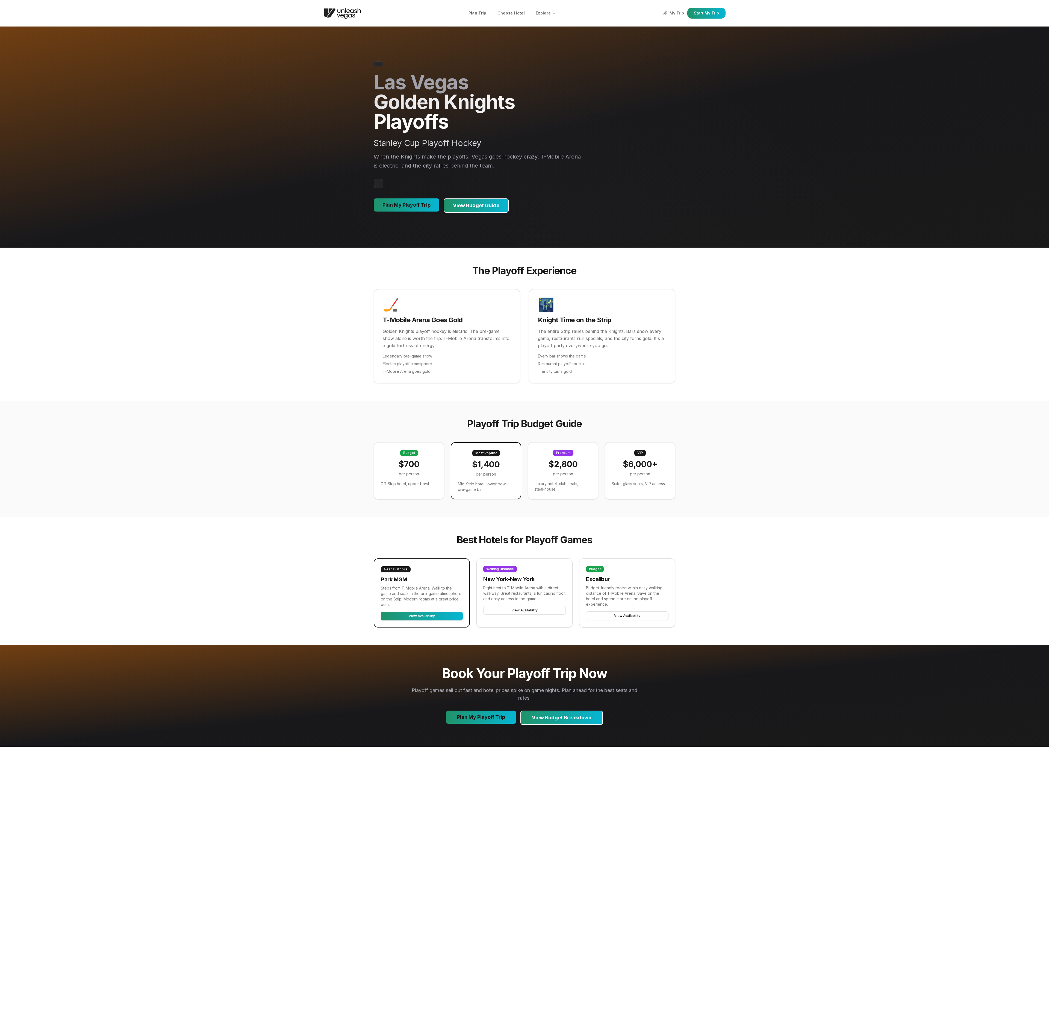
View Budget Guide (476, 205)
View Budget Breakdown (561, 717)
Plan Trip (477, 13)
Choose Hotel (511, 13)
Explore (543, 13)
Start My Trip (706, 13)
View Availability (422, 616)
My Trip (677, 13)
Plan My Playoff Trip (406, 205)
